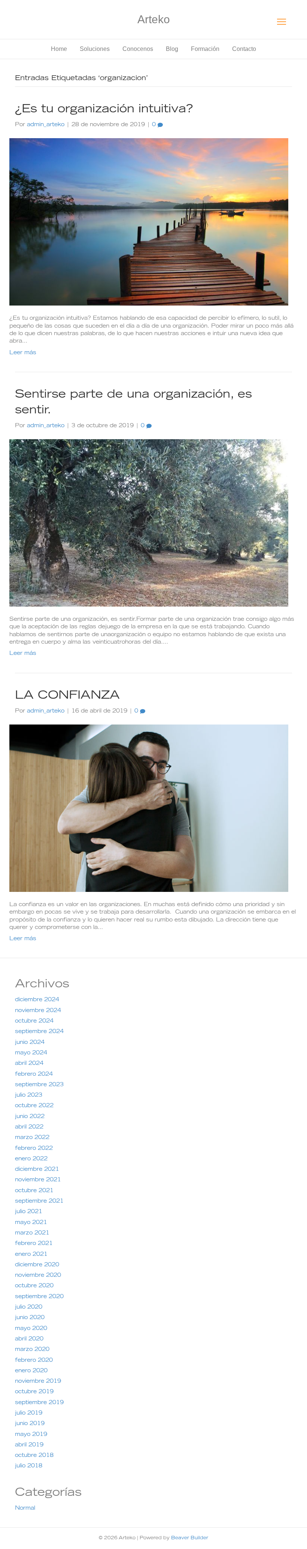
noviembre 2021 (38, 1180)
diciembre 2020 (37, 1265)
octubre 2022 (34, 1106)
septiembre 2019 (39, 1403)
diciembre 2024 (37, 1000)
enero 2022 (31, 1159)
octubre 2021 (34, 1191)
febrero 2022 (34, 1148)
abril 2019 (29, 1445)
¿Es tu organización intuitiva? (104, 109)
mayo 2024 (31, 1053)
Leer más (22, 353)
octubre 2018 (34, 1455)
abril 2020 (29, 1339)
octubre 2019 (34, 1392)
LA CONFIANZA (67, 696)
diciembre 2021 (37, 1169)
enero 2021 (31, 1254)
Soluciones (95, 49)
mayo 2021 (31, 1222)
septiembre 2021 (39, 1201)
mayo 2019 (31, 1434)
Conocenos (137, 49)
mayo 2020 (31, 1328)
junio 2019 (30, 1424)
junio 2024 (30, 1042)
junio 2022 (30, 1117)
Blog (172, 49)
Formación (205, 49)
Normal (25, 1508)
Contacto (244, 49)
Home (59, 49)
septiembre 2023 (39, 1085)
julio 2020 (28, 1307)
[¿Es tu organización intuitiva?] (148, 222)
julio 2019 (28, 1413)
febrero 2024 (34, 1074)
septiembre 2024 (39, 1032)
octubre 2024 (34, 1021)
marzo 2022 (32, 1138)
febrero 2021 (34, 1243)
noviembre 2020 (38, 1275)
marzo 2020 (32, 1349)
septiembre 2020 (39, 1297)
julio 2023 (28, 1095)
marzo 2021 (32, 1233)
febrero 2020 (34, 1360)
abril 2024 (29, 1063)
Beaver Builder (189, 1538)
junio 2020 (30, 1318)
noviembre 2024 (38, 1011)
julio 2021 (28, 1212)
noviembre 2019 (38, 1381)
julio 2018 (28, 1466)
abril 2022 (29, 1127)
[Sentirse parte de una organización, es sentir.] (148, 523)
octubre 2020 (34, 1286)
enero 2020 (31, 1371)
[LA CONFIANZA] (148, 808)
